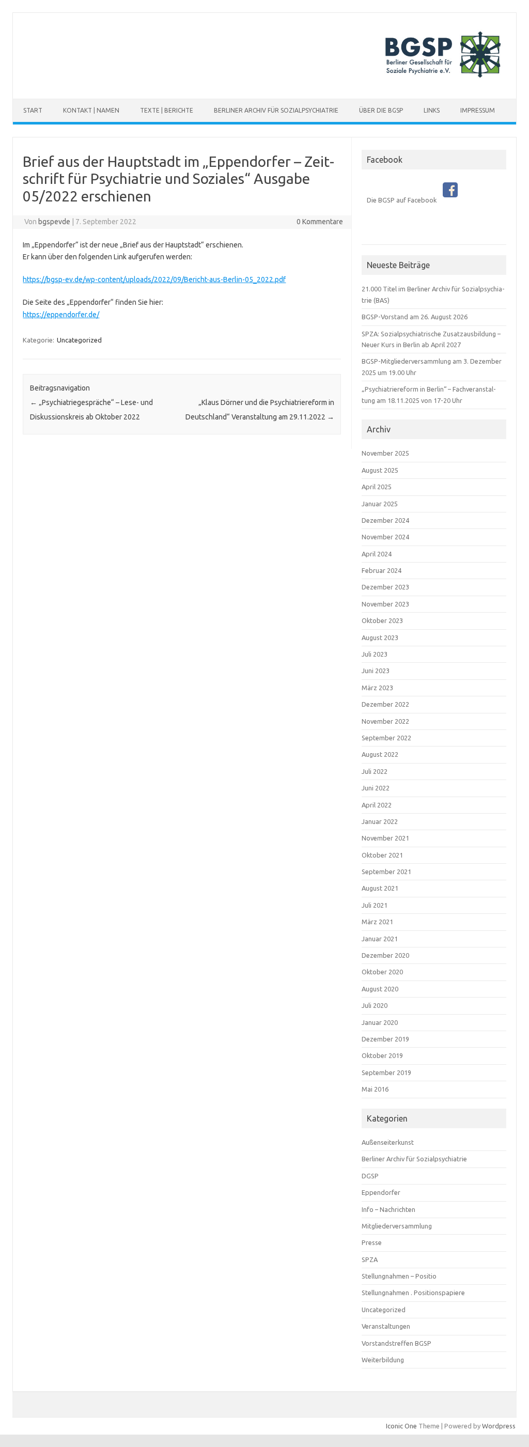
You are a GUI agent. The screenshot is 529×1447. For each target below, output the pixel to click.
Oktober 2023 (382, 620)
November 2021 (385, 838)
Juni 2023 (376, 670)
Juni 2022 (376, 787)
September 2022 (386, 737)
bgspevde (54, 221)
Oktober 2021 (382, 855)
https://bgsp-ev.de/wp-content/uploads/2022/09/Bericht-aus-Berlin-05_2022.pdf (154, 279)
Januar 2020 (380, 1022)
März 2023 (377, 687)
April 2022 (377, 804)
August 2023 (380, 637)
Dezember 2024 (385, 520)
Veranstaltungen (386, 1326)
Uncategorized (79, 340)
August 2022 (380, 754)
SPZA (370, 1259)
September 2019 (386, 1072)
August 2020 (380, 988)
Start (32, 110)
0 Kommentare (320, 221)
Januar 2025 (380, 503)
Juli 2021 (374, 905)
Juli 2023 (374, 654)
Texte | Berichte (166, 110)
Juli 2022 (374, 771)
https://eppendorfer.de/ (61, 314)
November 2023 (385, 604)
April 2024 (377, 553)
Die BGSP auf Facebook (405, 200)
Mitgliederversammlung (397, 1226)
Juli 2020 (374, 1005)
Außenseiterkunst (388, 1142)
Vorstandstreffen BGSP (396, 1343)
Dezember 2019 (385, 1039)
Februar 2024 (381, 570)
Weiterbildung (383, 1359)
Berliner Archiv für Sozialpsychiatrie (276, 110)
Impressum (477, 110)
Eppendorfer (381, 1192)
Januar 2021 (380, 938)
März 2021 (377, 921)
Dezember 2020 (385, 955)
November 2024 (385, 536)
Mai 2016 (375, 1089)
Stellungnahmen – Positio (399, 1276)
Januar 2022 (380, 821)
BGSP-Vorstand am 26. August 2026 (415, 316)
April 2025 (377, 486)
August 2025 (380, 470)
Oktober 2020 (382, 971)
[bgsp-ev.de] (264, 81)
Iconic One (401, 1425)
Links (432, 110)
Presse (372, 1242)
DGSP (370, 1175)
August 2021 (380, 888)
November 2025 (385, 453)
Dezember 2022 (385, 704)
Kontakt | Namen (91, 110)
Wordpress (499, 1425)
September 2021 (386, 871)
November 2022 (385, 721)
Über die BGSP (381, 110)
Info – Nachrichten (388, 1209)
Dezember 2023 (385, 586)
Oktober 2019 (382, 1055)
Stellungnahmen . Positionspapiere (413, 1292)
